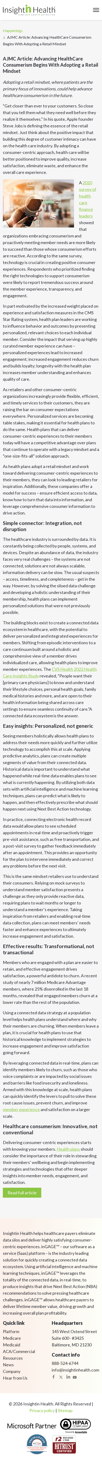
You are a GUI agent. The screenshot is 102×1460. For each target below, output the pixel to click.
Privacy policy (42, 1410)
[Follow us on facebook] (54, 1376)
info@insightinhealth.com (75, 1369)
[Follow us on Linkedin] (68, 1376)
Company (11, 1371)
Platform (11, 1331)
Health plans (68, 1149)
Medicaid (11, 1344)
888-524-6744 (65, 1363)
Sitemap (65, 1410)
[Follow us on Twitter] (61, 1376)
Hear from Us (15, 1378)
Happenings (13, 30)
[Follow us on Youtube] (75, 1376)
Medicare (12, 1338)
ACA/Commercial (19, 1351)
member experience (21, 1109)
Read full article (22, 1192)
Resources (13, 1358)
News (8, 1364)
